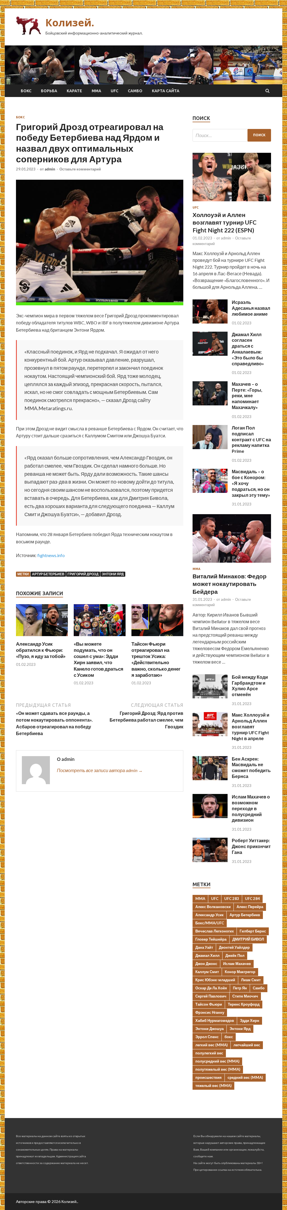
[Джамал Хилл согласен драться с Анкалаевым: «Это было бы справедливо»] (210, 354)
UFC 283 (231, 898)
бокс (228, 1036)
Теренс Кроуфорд (244, 1004)
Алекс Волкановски (213, 906)
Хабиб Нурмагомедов (214, 1020)
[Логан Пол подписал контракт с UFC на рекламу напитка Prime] (210, 447)
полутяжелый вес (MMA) (217, 1069)
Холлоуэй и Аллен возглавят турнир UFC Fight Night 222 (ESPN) (224, 222)
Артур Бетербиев (48, 574)
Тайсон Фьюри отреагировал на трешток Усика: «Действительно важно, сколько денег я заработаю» (155, 659)
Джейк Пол (234, 955)
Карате (74, 91)
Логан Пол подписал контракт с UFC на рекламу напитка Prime (251, 439)
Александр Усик (209, 915)
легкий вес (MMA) (211, 1045)
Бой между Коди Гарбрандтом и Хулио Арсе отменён (250, 685)
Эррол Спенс (207, 1036)
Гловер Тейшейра (210, 939)
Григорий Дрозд (83, 574)
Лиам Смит (251, 980)
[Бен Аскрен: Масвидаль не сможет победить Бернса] (210, 778)
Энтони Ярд (113, 574)
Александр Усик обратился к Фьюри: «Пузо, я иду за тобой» (41, 650)
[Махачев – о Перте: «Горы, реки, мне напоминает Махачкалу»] (210, 403)
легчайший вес (246, 1045)
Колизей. (69, 22)
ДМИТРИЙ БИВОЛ (248, 939)
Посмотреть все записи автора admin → (100, 770)
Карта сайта (165, 91)
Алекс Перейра (250, 906)
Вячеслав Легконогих (214, 931)
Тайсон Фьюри (208, 1004)
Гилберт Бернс (253, 931)
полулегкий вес (209, 1053)
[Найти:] (232, 135)
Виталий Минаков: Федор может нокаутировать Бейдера (230, 583)
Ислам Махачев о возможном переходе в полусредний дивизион (251, 808)
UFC (114, 91)
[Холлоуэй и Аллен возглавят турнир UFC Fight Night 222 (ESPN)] (232, 202)
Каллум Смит (207, 971)
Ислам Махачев (237, 963)
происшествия (208, 1077)
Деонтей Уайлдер (234, 947)
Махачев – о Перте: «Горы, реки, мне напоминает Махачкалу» (247, 395)
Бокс (26, 91)
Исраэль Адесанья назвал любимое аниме (251, 308)
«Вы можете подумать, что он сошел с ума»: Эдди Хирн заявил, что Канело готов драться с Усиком (98, 659)
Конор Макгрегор (240, 971)
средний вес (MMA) (245, 1077)
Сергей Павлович (210, 996)
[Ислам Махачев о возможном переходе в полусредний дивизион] (210, 816)
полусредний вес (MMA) (217, 1061)
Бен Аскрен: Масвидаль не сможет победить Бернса (251, 767)
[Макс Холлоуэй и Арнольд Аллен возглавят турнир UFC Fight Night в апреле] (210, 734)
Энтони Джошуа (209, 1028)
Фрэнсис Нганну (209, 1012)
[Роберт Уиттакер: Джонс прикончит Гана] (210, 860)
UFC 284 (252, 898)
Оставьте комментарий (80, 169)
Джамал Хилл (207, 955)
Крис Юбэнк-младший (215, 980)
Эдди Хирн (249, 1020)
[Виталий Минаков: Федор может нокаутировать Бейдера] (232, 563)
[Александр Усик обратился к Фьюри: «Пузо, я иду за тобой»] (42, 637)
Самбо (135, 91)
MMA (200, 898)
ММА (96, 91)
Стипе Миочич (245, 996)
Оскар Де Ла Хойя (211, 988)
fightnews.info (51, 555)
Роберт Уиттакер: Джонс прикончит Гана (251, 846)
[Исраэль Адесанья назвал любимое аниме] (210, 321)
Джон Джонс (206, 963)
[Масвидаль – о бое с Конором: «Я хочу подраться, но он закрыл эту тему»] (210, 491)
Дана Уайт (204, 947)
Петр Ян (240, 988)
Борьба (49, 91)
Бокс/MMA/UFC (209, 923)
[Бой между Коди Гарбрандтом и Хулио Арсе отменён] (210, 696)
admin (50, 169)
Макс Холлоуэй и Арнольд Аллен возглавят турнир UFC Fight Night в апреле (250, 726)
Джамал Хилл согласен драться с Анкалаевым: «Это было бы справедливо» (248, 349)
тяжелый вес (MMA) (213, 1085)
